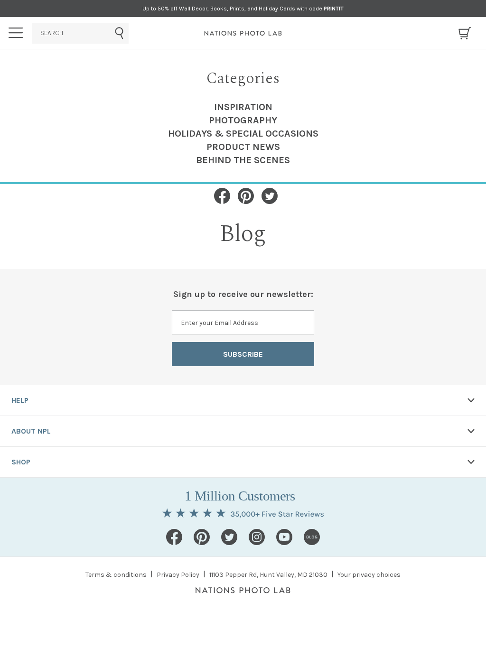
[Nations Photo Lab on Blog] (312, 537)
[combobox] (80, 33)
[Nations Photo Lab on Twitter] (229, 537)
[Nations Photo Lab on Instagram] (257, 537)
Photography (243, 120)
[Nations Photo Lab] (243, 33)
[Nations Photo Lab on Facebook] (174, 537)
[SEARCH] (80, 33)
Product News (243, 146)
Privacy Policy (178, 575)
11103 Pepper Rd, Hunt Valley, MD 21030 (268, 575)
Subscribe (243, 354)
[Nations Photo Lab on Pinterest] (202, 537)
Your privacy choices (369, 575)
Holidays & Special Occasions (243, 133)
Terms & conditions (116, 575)
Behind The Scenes (243, 160)
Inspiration (243, 107)
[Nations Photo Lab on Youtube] (284, 537)
